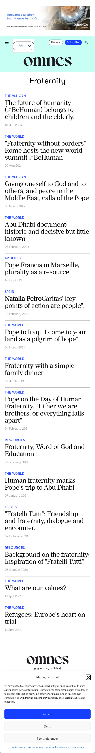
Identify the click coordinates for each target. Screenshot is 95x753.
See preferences (47, 738)
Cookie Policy (18, 747)
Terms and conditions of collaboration (64, 747)
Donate (55, 42)
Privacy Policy (35, 747)
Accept (47, 714)
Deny (47, 726)
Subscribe (73, 42)
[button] (88, 677)
